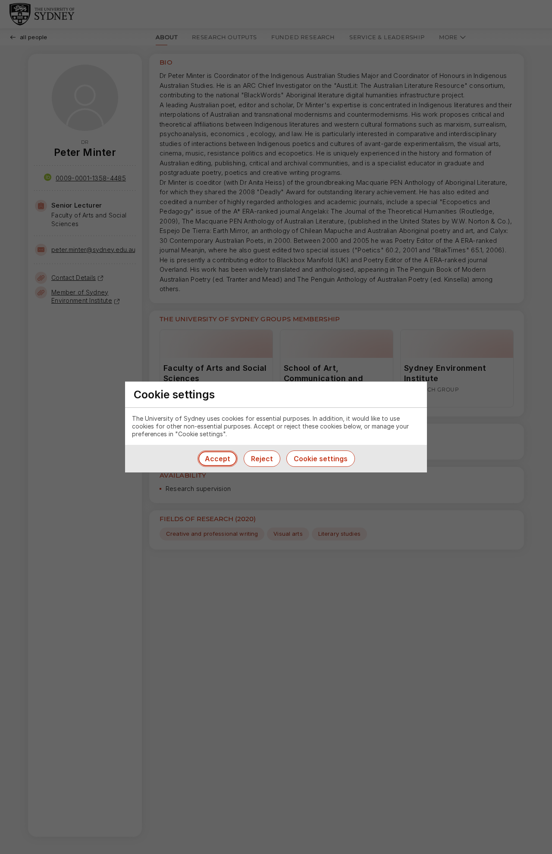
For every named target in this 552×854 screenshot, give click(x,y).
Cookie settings (321, 458)
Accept (217, 458)
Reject (262, 458)
